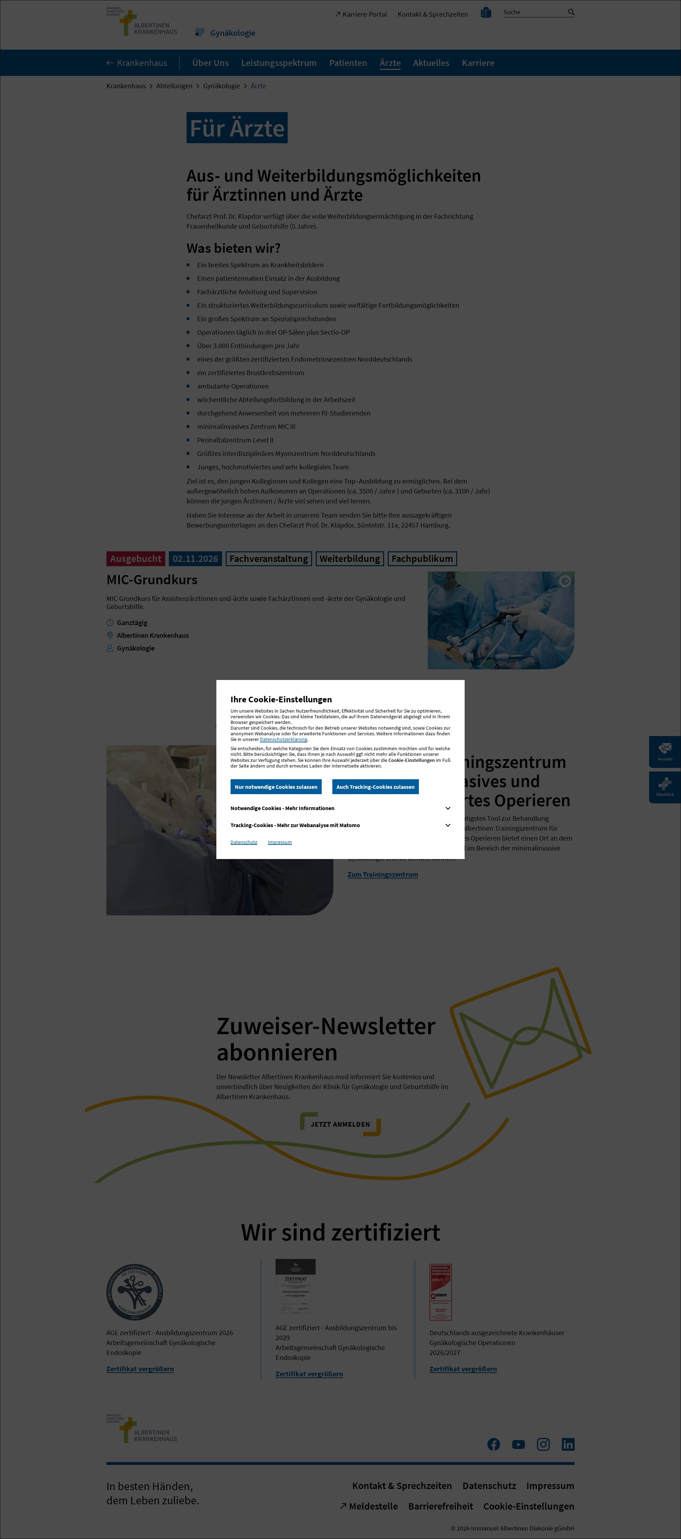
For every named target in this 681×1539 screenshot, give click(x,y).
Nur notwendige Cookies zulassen (276, 786)
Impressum (280, 842)
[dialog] (340, 769)
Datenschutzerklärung (283, 739)
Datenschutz (244, 842)
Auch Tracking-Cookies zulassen (376, 786)
